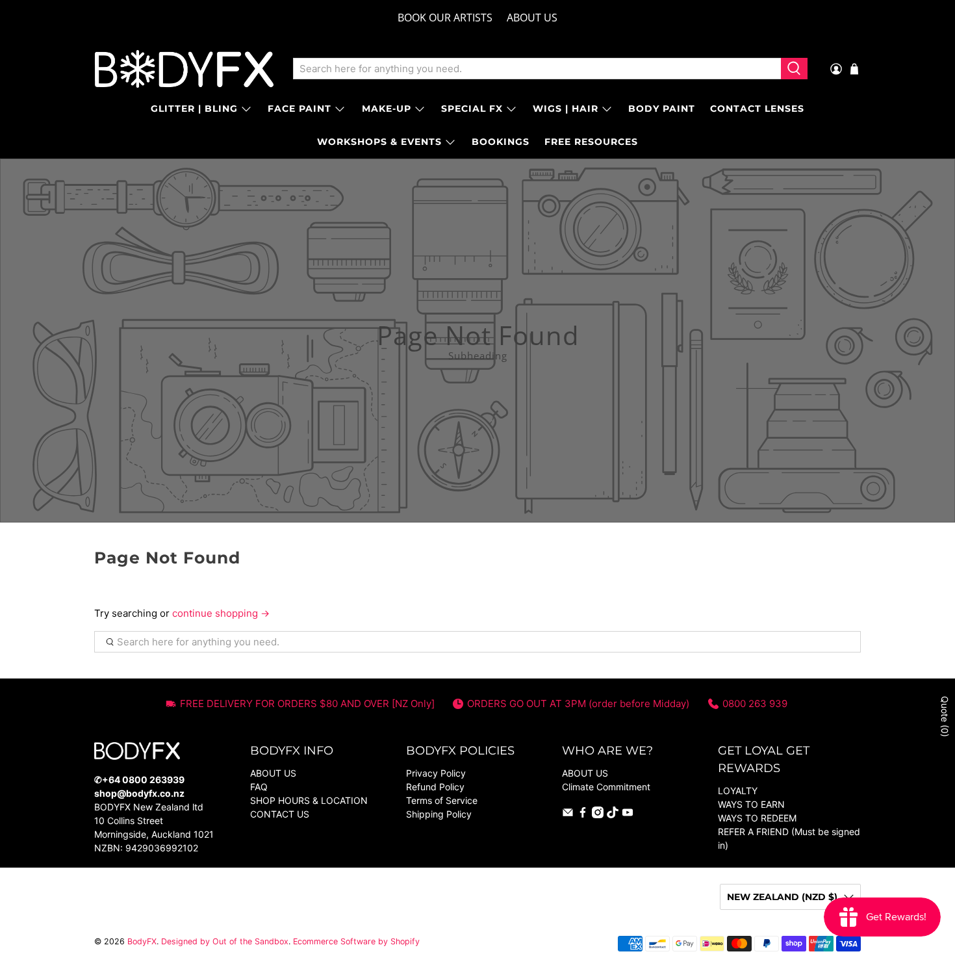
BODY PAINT (661, 108)
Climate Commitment (606, 786)
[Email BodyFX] (568, 814)
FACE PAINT (299, 108)
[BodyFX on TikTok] (612, 814)
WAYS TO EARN (751, 804)
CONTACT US (279, 814)
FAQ (259, 786)
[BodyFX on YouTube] (627, 814)
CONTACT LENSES (757, 108)
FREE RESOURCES (591, 142)
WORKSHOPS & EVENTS (379, 142)
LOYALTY (738, 790)
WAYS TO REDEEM (757, 817)
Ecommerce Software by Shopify (356, 941)
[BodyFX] (184, 69)
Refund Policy (435, 786)
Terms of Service (442, 800)
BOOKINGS (500, 142)
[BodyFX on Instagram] (598, 814)
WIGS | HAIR (565, 108)
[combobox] (537, 69)
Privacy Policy (436, 773)
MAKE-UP (386, 108)
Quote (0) (944, 716)
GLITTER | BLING (194, 108)
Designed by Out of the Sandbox (224, 941)
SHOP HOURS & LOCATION (309, 800)
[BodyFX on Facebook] (583, 814)
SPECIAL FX (472, 108)
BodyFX (142, 941)
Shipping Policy (439, 814)
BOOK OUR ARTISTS (445, 17)
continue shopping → (221, 613)
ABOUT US (532, 17)
